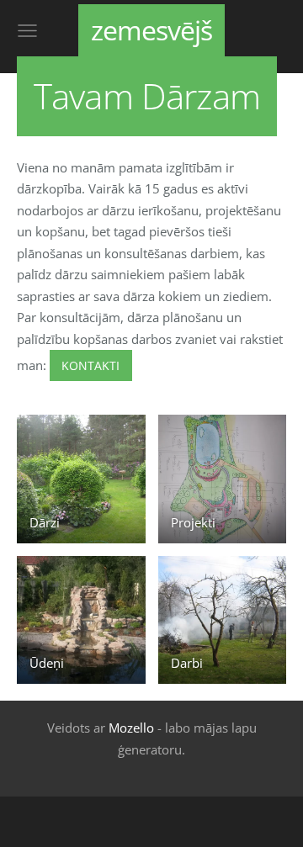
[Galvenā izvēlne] (27, 31)
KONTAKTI (90, 365)
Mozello (131, 727)
